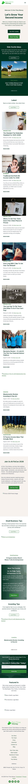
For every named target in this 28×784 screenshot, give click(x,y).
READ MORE (6, 149)
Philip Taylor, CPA (17, 137)
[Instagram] (15, 781)
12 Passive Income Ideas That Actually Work (13, 438)
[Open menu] (25, 2)
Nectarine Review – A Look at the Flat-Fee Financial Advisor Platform (13, 353)
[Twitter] (10, 781)
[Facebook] (18, 781)
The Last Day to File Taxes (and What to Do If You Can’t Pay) (13, 308)
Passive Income (7, 434)
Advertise (14, 742)
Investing (5, 348)
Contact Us (14, 744)
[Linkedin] (12, 781)
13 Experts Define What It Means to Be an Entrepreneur (14, 559)
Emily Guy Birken (15, 398)
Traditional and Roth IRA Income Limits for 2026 (11, 177)
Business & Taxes (14, 755)
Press (14, 740)
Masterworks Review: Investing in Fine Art (10, 395)
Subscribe (14, 671)
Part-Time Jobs (14, 750)
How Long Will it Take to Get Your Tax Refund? (13, 264)
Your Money (14, 759)
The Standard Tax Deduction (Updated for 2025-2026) (13, 134)
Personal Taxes (7, 130)
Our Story (14, 735)
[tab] (11, 90)
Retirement (6, 173)
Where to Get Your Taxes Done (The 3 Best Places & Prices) (12, 221)
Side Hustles (14, 80)
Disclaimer (19, 776)
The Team (14, 738)
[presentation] (14, 69)
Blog (14, 746)
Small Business (14, 555)
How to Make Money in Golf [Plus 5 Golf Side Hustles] (14, 84)
